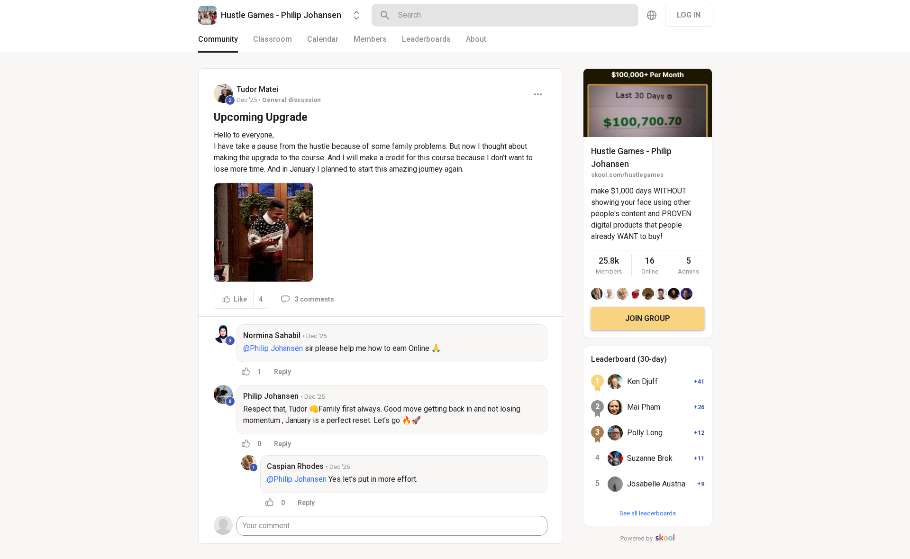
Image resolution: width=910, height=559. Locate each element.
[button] (263, 232)
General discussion (291, 99)
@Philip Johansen (273, 348)
